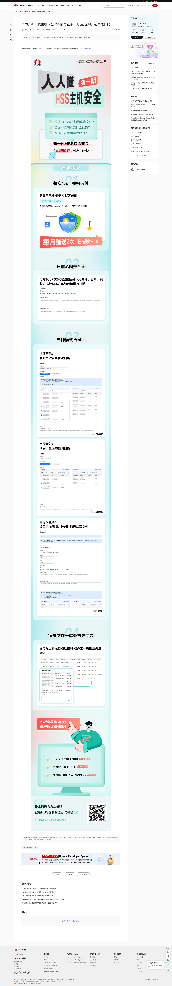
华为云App (154, 1)
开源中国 (139, 962)
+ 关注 (137, 37)
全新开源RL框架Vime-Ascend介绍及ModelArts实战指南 (143, 78)
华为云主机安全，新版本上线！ (140, 110)
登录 (149, 5)
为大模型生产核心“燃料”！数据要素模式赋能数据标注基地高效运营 (43, 899)
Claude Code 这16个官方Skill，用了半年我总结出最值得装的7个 (143, 72)
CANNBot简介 (135, 67)
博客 (21, 11)
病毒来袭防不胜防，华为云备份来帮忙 (141, 101)
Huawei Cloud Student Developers (77, 962)
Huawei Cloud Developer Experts (76, 957)
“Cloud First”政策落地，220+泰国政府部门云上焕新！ (39, 888)
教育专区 (116, 960)
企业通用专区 (117, 962)
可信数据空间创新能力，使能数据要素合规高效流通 (38, 892)
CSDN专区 (140, 957)
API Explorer (47, 957)
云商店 (115, 957)
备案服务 (16, 966)
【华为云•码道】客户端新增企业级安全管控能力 (142, 84)
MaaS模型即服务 (48, 968)
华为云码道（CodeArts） (51, 962)
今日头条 (139, 968)
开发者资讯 (93, 965)
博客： (141, 26)
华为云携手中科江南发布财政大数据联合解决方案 (37, 896)
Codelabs (93, 962)
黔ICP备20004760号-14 (43, 979)
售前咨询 (16, 964)
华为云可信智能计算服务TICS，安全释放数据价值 (143, 105)
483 (151, 26)
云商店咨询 (17, 968)
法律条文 (147, 979)
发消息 (149, 37)
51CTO (139, 965)
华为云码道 (131, 5)
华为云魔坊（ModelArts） (51, 965)
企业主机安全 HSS (27, 847)
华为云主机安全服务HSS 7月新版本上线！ (143, 114)
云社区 (16, 11)
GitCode (139, 971)
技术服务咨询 (18, 962)
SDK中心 (46, 960)
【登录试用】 (88, 48)
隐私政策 (155, 979)
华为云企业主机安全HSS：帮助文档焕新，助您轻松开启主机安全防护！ (143, 119)
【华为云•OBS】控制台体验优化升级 (141, 88)
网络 (36, 847)
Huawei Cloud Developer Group (76, 960)
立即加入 (143, 155)
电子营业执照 (20, 983)
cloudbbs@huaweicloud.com (42, 839)
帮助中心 (92, 957)
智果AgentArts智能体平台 (51, 971)
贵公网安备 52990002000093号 (34, 983)
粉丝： (149, 26)
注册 (155, 5)
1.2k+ (142, 26)
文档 (138, 5)
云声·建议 (93, 960)
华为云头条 (28, 30)
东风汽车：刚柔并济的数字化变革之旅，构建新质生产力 (39, 903)
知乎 (138, 960)
